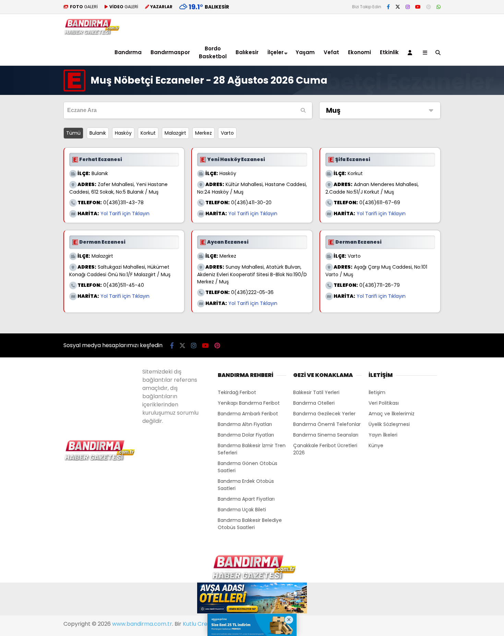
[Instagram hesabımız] (408, 6)
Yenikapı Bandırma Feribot (249, 403)
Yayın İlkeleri (383, 434)
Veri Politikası (384, 403)
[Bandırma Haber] (91, 33)
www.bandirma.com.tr (142, 624)
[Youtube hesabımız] (418, 6)
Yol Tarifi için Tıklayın (124, 213)
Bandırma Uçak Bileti (242, 509)
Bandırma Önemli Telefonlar (327, 424)
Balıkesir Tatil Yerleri (316, 392)
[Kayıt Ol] (411, 52)
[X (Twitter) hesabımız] (397, 6)
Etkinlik (389, 52)
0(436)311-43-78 (123, 202)
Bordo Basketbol (213, 52)
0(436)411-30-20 (251, 202)
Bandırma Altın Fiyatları (245, 424)
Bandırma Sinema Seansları (325, 434)
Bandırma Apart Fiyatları (246, 499)
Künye (376, 445)
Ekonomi (359, 52)
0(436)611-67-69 (379, 202)
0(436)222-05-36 (252, 292)
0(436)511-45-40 (123, 285)
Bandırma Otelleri (314, 403)
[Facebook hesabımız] (388, 6)
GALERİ (84, 7)
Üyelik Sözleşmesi (389, 424)
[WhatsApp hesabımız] (438, 6)
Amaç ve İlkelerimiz (392, 413)
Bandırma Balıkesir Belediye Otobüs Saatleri (250, 524)
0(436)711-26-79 (379, 285)
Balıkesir (247, 52)
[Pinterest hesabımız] (428, 6)
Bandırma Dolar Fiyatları (246, 434)
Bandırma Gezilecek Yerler (324, 413)
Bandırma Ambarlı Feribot (248, 413)
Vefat (331, 52)
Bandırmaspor (170, 52)
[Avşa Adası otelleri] (252, 599)
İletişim (377, 392)
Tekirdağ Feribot (237, 392)
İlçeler (275, 52)
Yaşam (305, 52)
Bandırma (128, 52)
